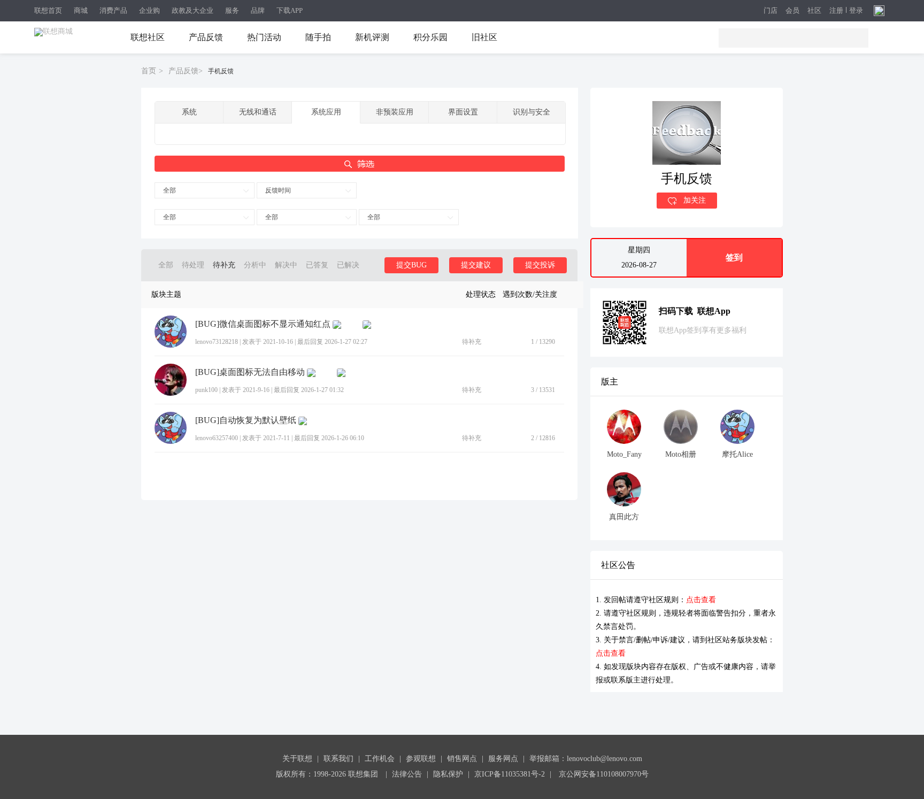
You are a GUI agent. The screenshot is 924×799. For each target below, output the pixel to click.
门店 (770, 10)
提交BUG (411, 265)
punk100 (206, 390)
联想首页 (48, 10)
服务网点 (503, 759)
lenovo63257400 (216, 438)
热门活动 (264, 37)
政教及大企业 (192, 10)
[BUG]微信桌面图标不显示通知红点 (262, 324)
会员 (792, 10)
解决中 (286, 265)
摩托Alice (737, 454)
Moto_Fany (624, 454)
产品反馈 (206, 37)
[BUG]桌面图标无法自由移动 (250, 372)
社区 (814, 10)
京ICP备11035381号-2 (509, 774)
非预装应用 (394, 112)
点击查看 (701, 600)
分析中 (255, 265)
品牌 (258, 10)
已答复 (317, 265)
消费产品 (113, 10)
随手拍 (318, 37)
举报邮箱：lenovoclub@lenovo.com (585, 759)
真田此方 (624, 517)
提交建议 (476, 265)
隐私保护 (448, 774)
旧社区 (484, 37)
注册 (836, 10)
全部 (169, 190)
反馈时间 (278, 190)
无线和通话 (257, 112)
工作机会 (380, 759)
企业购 (149, 10)
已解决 (348, 265)
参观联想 (421, 759)
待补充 (224, 265)
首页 (148, 71)
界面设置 (463, 112)
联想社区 (147, 37)
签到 (734, 257)
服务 (232, 10)
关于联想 (297, 759)
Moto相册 (680, 454)
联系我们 (338, 759)
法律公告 (407, 774)
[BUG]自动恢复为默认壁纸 (245, 420)
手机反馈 (221, 71)
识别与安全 (531, 112)
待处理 (193, 265)
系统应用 (326, 112)
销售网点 (462, 759)
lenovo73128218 (216, 341)
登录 (856, 10)
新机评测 (372, 37)
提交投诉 (540, 265)
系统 (189, 112)
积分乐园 (430, 37)
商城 (81, 10)
